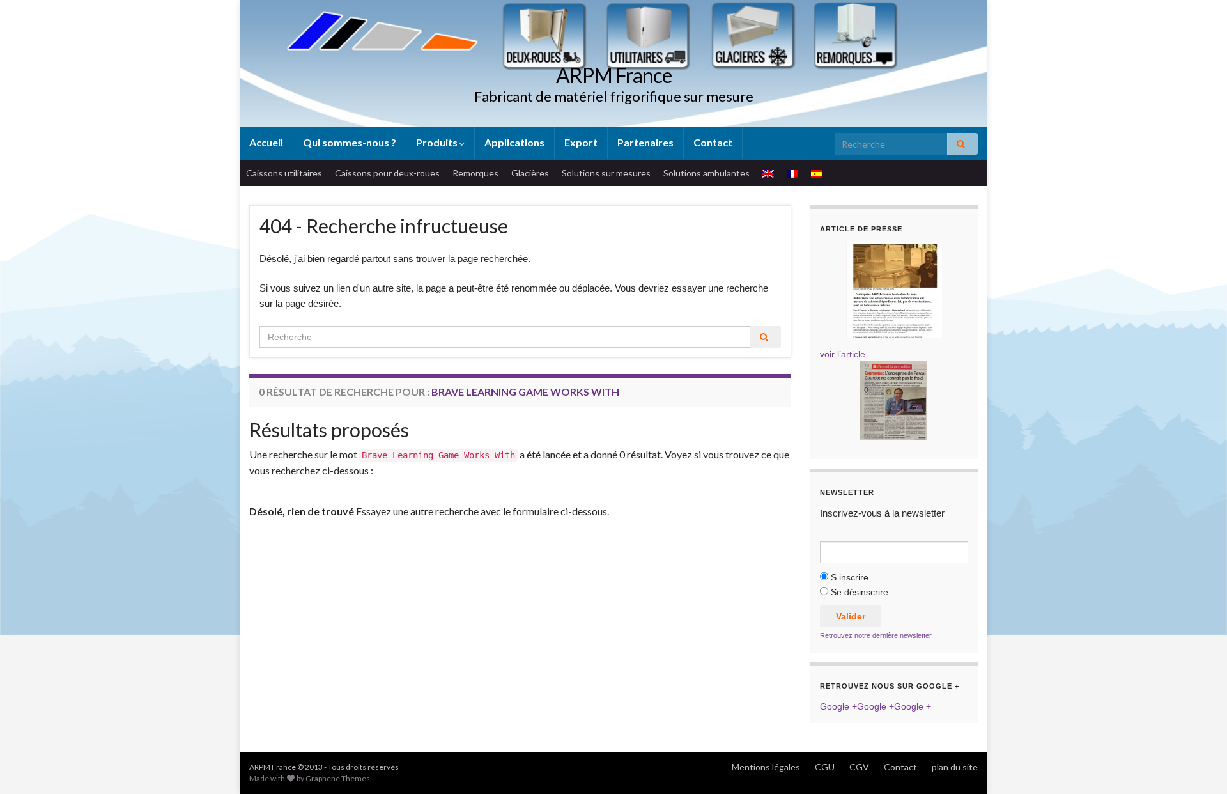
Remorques (475, 172)
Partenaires (645, 142)
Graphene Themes (337, 778)
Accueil (266, 142)
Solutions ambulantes (706, 172)
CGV (859, 766)
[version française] (792, 173)
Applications (514, 142)
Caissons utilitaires (284, 172)
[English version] (768, 173)
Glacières (530, 172)
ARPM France (614, 75)
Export (581, 142)
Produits (437, 142)
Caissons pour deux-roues (387, 172)
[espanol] (817, 173)
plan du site (955, 766)
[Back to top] (1198, 765)
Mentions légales (766, 766)
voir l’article (842, 354)
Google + (838, 706)
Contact (712, 142)
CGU (825, 766)
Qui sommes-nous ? (349, 142)
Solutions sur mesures (606, 172)
